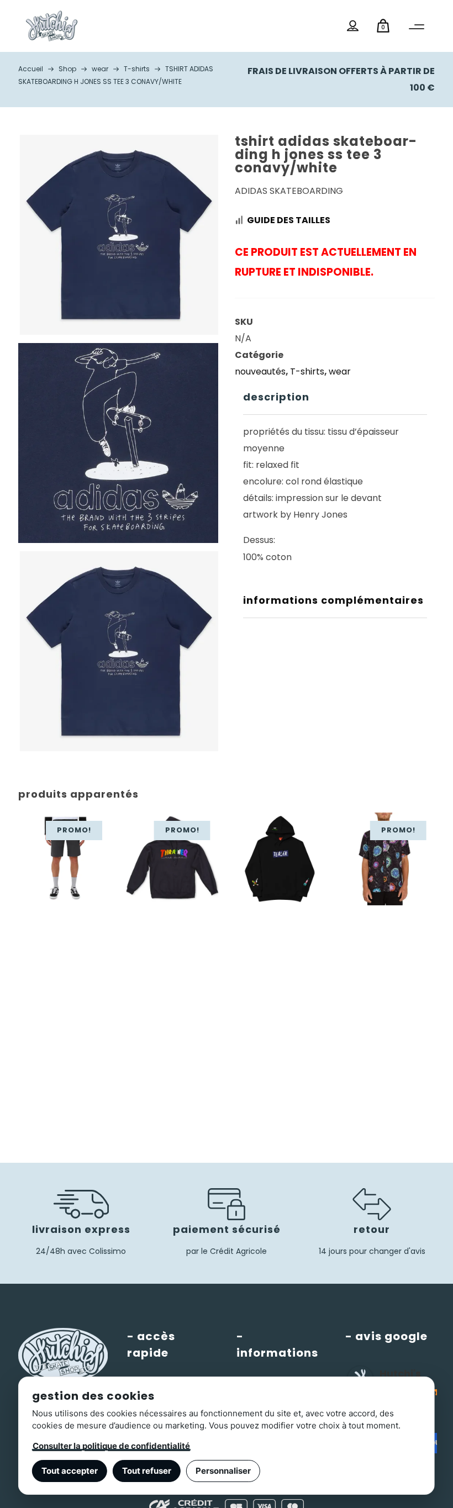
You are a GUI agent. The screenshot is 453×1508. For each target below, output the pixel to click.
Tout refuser (146, 1470)
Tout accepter (69, 1470)
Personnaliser (223, 1470)
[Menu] (416, 27)
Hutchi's (400, 1373)
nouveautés (260, 371)
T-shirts (307, 371)
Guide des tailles (288, 220)
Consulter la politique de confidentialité (111, 1446)
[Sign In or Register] (353, 26)
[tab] (335, 397)
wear (340, 371)
